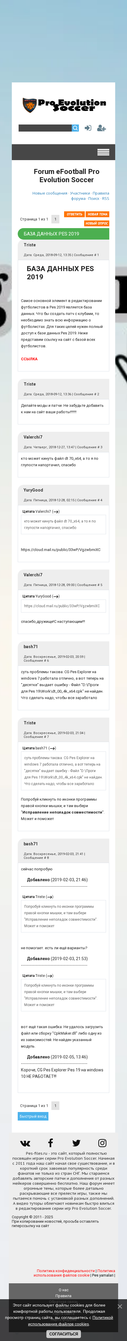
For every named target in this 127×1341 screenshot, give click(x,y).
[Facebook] (50, 1145)
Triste (30, 245)
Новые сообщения (49, 193)
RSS (105, 198)
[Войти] (87, 129)
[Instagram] (102, 1145)
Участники (80, 193)
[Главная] (63, 111)
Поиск (94, 198)
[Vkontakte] (25, 1145)
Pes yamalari (102, 1275)
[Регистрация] (101, 129)
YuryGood (33, 490)
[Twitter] (76, 1145)
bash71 (31, 646)
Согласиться (63, 1334)
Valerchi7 (33, 437)
